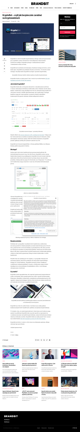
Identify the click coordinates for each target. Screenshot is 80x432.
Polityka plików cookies (35, 233)
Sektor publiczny (65, 388)
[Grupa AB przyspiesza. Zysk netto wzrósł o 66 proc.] (49, 354)
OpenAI (43, 388)
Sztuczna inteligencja (66, 361)
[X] (74, 428)
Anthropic (24, 361)
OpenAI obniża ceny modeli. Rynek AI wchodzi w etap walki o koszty (48, 392)
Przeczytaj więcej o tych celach (40, 227)
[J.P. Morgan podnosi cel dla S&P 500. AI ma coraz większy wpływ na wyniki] (69, 354)
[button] (55, 198)
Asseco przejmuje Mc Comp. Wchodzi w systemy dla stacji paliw (67, 65)
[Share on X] (4, 66)
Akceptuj (29, 230)
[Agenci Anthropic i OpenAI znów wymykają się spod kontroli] (11, 382)
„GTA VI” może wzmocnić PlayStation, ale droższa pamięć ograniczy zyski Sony (30, 392)
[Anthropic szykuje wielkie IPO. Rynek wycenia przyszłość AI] (30, 354)
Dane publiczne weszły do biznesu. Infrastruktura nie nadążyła (9, 365)
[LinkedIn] (76, 428)
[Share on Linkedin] (4, 68)
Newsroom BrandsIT (6, 21)
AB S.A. (42, 361)
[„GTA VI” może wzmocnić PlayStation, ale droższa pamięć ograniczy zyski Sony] (30, 382)
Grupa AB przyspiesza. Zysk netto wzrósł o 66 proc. (48, 364)
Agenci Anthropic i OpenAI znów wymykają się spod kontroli (11, 392)
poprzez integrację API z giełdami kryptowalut (32, 135)
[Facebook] (73, 428)
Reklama (16, 335)
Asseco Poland (62, 62)
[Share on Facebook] (4, 63)
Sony (23, 388)
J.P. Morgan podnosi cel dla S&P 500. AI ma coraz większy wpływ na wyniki (69, 365)
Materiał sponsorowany (7, 12)
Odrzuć (40, 230)
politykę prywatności (65, 36)
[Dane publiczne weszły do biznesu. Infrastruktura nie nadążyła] (11, 354)
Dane (4, 361)
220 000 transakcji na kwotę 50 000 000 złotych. (33, 318)
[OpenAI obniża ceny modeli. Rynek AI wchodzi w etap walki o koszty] (49, 382)
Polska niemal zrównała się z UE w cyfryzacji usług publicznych (69, 392)
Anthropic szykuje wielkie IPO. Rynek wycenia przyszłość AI (29, 364)
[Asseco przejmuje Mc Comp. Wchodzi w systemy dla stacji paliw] (67, 55)
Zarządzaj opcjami (51, 230)
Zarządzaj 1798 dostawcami (29, 227)
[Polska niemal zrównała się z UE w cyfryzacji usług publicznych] (69, 382)
